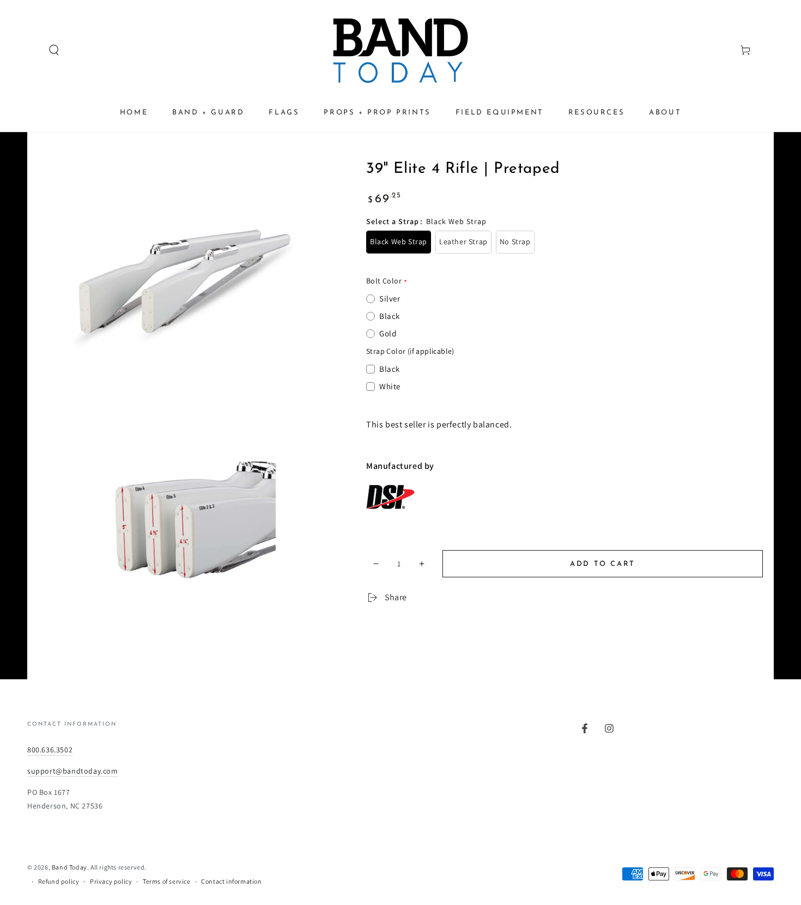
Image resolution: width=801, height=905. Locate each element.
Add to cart (602, 564)
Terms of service (167, 881)
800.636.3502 (49, 750)
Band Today (69, 867)
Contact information (231, 881)
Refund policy (59, 881)
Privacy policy (111, 881)
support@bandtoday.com (72, 771)
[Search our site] (33, 50)
